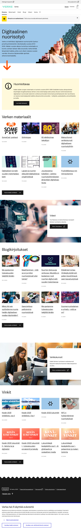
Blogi (24, 12)
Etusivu (4, 12)
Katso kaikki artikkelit (10, 192)
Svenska (72, 6)
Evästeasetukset (61, 489)
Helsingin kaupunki (7, 2)
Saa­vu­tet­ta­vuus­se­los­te (26, 489)
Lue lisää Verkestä (21, 103)
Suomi (67, 6)
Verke (36, 12)
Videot (30, 12)
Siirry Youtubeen (57, 226)
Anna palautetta (72, 2)
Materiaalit (12, 12)
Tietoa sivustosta (50, 489)
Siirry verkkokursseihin (59, 370)
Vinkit (19, 12)
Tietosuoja (38, 489)
